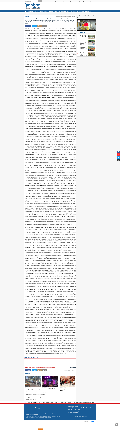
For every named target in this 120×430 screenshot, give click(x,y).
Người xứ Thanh (88, 11)
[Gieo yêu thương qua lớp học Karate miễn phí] (91, 36)
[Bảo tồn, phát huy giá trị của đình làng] (33, 381)
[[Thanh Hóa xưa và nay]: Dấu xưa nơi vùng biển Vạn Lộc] (91, 54)
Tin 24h (81, 1)
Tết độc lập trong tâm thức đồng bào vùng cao (83, 48)
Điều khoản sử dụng (72, 414)
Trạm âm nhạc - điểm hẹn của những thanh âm (67, 390)
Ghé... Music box (51, 388)
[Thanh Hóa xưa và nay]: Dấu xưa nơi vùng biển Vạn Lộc (83, 54)
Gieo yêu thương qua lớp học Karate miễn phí (83, 36)
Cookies (85, 414)
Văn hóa (36, 11)
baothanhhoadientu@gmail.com (62, 1)
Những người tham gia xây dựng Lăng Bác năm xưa (36, 397)
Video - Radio (86, 1)
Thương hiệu (69, 11)
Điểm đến (32, 11)
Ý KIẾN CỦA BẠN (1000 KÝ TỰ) (31, 357)
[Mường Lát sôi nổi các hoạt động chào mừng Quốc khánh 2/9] (91, 42)
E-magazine (93, 1)
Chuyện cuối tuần (80, 11)
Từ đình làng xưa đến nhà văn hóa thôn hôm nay (35, 394)
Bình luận (41, 429)
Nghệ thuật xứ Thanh (59, 16)
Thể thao (74, 11)
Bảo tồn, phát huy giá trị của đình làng (32, 389)
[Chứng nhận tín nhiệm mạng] (81, 416)
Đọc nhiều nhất (82, 32)
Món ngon (27, 13)
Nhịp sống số (63, 11)
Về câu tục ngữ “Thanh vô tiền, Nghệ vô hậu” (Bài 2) (36, 391)
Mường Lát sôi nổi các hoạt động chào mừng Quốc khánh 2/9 (83, 42)
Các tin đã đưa (29, 373)
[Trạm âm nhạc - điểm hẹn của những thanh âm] (67, 381)
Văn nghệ (65, 16)
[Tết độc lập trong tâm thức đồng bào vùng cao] (91, 48)
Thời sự (28, 11)
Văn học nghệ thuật (49, 11)
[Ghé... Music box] (50, 381)
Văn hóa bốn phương (71, 16)
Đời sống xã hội (41, 11)
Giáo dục (55, 11)
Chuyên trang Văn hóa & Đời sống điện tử (86, 16)
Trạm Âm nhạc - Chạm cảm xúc (32, 399)
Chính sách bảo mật (80, 414)
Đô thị (59, 11)
